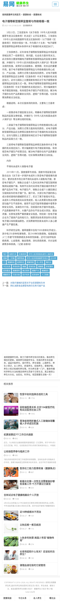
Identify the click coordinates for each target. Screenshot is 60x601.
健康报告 (45, 270)
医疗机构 (25, 274)
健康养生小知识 (40, 589)
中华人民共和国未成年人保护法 (41, 254)
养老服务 (49, 266)
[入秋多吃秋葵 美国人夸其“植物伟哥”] (11, 541)
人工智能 (45, 274)
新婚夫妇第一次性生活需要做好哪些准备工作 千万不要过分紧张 (37, 482)
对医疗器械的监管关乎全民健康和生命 (27, 282)
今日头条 (6, 266)
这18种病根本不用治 (30, 511)
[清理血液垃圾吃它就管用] (11, 569)
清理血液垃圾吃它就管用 (32, 565)
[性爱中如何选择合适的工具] (11, 398)
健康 (24, 266)
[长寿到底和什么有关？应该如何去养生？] (11, 555)
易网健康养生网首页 (11, 14)
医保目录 (32, 266)
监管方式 (12, 254)
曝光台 (48, 262)
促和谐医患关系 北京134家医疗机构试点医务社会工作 (37, 408)
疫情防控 (20, 262)
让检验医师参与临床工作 (16, 451)
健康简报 (30, 262)
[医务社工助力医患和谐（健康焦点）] (11, 472)
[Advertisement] (30, 321)
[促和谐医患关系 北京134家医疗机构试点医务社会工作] (11, 411)
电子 (5, 254)
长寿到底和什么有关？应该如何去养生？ (37, 552)
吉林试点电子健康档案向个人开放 (21, 495)
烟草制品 (20, 258)
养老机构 (16, 266)
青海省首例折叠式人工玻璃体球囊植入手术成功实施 (37, 422)
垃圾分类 (16, 274)
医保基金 (6, 270)
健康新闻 (27, 14)
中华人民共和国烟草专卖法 (37, 258)
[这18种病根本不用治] (11, 515)
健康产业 (35, 270)
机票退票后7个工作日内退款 (18, 434)
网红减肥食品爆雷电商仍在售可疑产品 (27, 285)
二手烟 (12, 258)
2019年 (53, 258)
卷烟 (5, 258)
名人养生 (39, 262)
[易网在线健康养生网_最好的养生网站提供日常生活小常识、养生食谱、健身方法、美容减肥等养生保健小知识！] (16, 3)
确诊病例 (25, 270)
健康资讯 (6, 274)
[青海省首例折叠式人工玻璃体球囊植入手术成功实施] (11, 424)
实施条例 (22, 254)
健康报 (40, 266)
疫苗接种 (35, 274)
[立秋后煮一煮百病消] (11, 528)
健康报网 (16, 270)
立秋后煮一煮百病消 (30, 524)
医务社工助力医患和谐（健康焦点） (38, 468)
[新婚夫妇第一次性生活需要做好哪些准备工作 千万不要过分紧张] (11, 485)
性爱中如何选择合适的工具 (34, 394)
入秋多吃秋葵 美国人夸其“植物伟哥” (37, 539)
